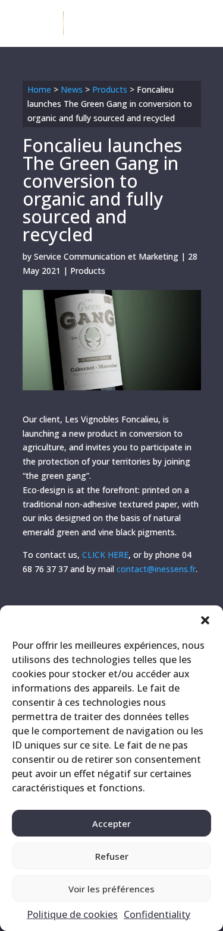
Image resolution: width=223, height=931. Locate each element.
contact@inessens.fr (156, 569)
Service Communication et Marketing (106, 256)
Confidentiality (157, 914)
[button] (205, 620)
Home (39, 89)
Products (109, 89)
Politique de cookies (72, 914)
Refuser (111, 856)
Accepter (111, 823)
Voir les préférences (111, 889)
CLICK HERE (105, 554)
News (72, 89)
